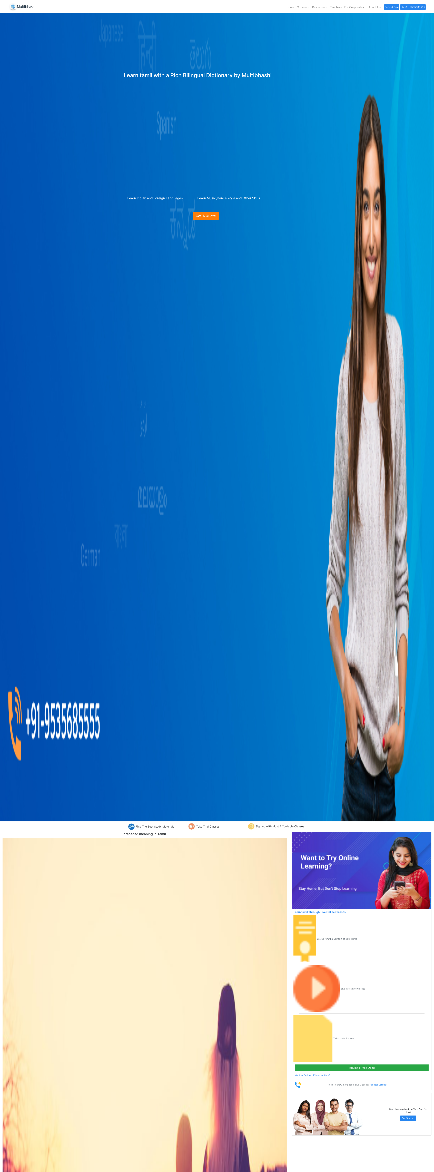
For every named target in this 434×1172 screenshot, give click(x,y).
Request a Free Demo (362, 1067)
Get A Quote (206, 216)
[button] (303, 7)
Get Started (408, 1118)
